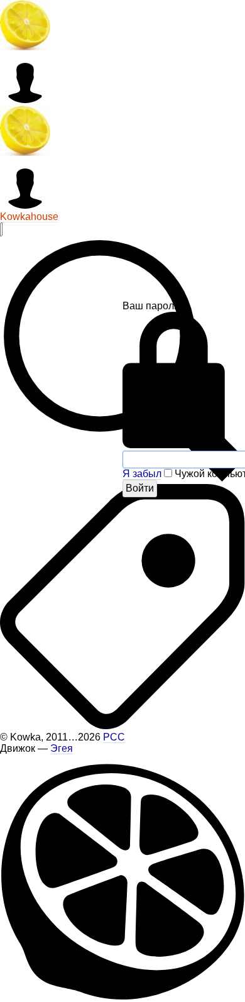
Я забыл (141, 473)
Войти (140, 488)
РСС (114, 737)
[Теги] (122, 725)
